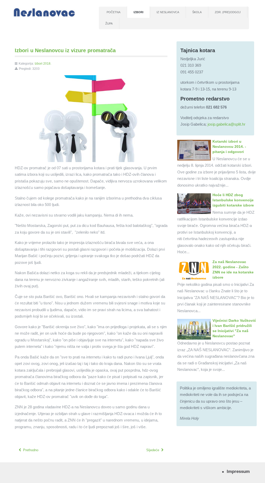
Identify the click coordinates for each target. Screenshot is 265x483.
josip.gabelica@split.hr (226, 124)
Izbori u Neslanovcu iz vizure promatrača (65, 50)
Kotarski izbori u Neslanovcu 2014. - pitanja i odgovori (229, 146)
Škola (197, 12)
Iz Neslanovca (168, 12)
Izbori (138, 12)
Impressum (238, 471)
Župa (109, 23)
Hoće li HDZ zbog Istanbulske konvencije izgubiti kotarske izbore (233, 200)
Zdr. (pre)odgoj (228, 12)
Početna (113, 12)
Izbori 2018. (43, 63)
